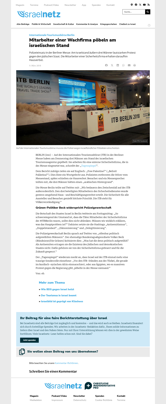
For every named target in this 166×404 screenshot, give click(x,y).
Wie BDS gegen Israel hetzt (57, 289)
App (84, 5)
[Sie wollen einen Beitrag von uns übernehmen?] (22, 352)
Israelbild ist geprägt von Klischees (62, 301)
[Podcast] (132, 5)
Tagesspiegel (88, 165)
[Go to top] (149, 26)
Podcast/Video (51, 5)
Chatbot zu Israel (127, 24)
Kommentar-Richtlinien (66, 363)
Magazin (20, 5)
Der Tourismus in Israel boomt (58, 295)
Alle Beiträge (23, 24)
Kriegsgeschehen (108, 24)
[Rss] (149, 5)
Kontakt (110, 5)
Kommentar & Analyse (87, 24)
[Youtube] (144, 5)
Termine (34, 5)
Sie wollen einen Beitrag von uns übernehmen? (62, 351)
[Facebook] (136, 5)
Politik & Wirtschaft (41, 24)
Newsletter (70, 5)
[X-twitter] (140, 5)
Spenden (96, 5)
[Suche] (147, 11)
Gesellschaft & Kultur (63, 24)
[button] (106, 65)
